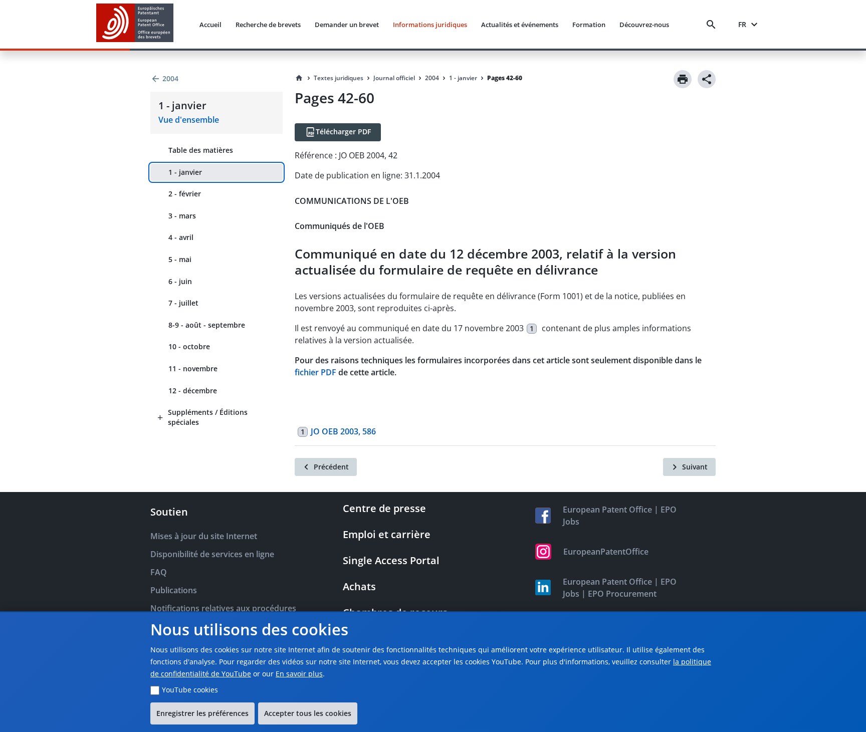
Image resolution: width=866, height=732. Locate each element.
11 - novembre (193, 368)
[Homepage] (299, 78)
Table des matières (200, 150)
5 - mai (179, 259)
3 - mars (182, 215)
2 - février (184, 193)
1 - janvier (185, 172)
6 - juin (180, 281)
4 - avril (180, 237)
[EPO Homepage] (134, 24)
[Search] (713, 25)
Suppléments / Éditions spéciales (208, 417)
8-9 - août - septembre (206, 325)
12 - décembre (192, 390)
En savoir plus (299, 673)
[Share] (707, 79)
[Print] (683, 79)
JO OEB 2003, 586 (343, 431)
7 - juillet (183, 303)
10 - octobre (189, 346)
